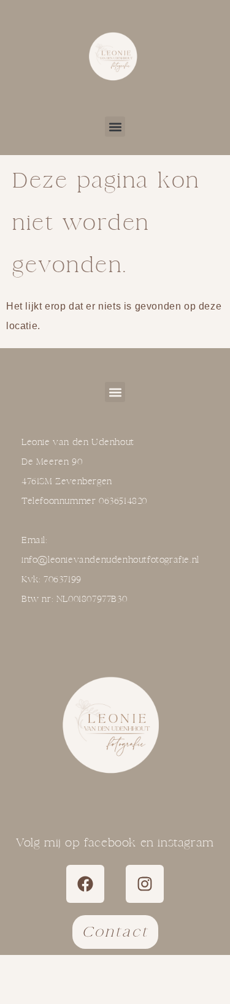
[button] (115, 126)
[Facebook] (85, 884)
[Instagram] (145, 884)
